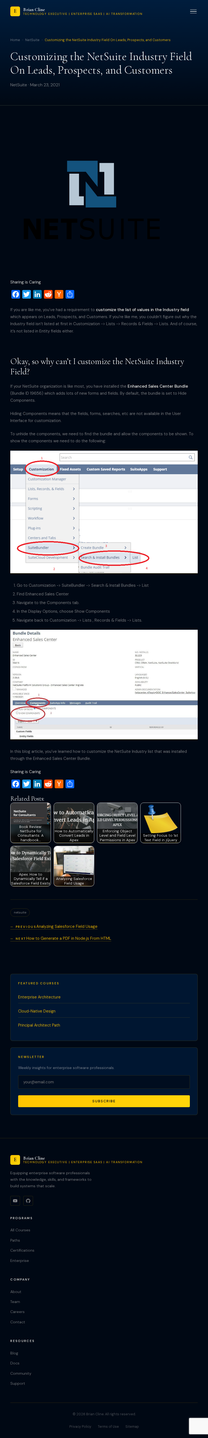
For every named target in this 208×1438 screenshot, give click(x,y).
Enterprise (19, 1260)
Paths (15, 1240)
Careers (17, 1311)
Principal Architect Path (39, 1025)
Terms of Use (108, 1426)
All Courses (20, 1230)
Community (20, 1373)
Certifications (22, 1250)
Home (15, 40)
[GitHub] (28, 1201)
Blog (14, 1353)
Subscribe (104, 1101)
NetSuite (32, 40)
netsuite (20, 912)
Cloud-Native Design (37, 1011)
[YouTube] (15, 1201)
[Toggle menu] (193, 11)
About (15, 1291)
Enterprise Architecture (39, 997)
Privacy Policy (80, 1426)
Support (17, 1383)
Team (15, 1301)
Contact (17, 1322)
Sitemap (132, 1426)
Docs (15, 1363)
